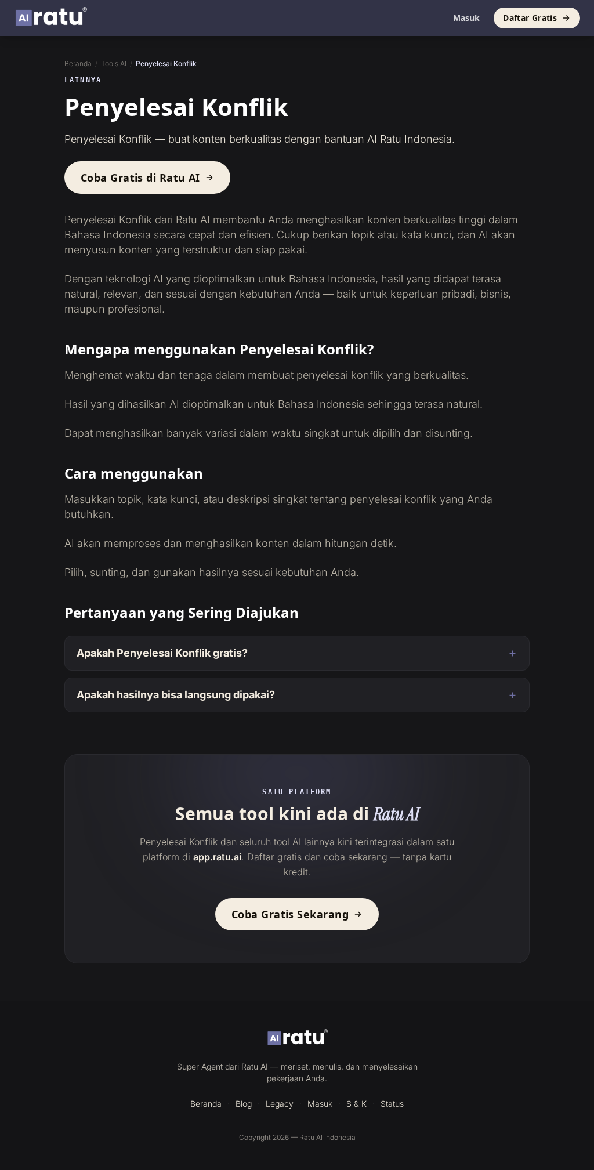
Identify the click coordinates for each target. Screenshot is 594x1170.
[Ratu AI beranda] (297, 1038)
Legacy (280, 1104)
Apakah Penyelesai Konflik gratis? (162, 653)
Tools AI (113, 63)
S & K (356, 1104)
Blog (244, 1104)
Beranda (78, 63)
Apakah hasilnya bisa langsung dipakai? (176, 695)
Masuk (466, 17)
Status (392, 1104)
